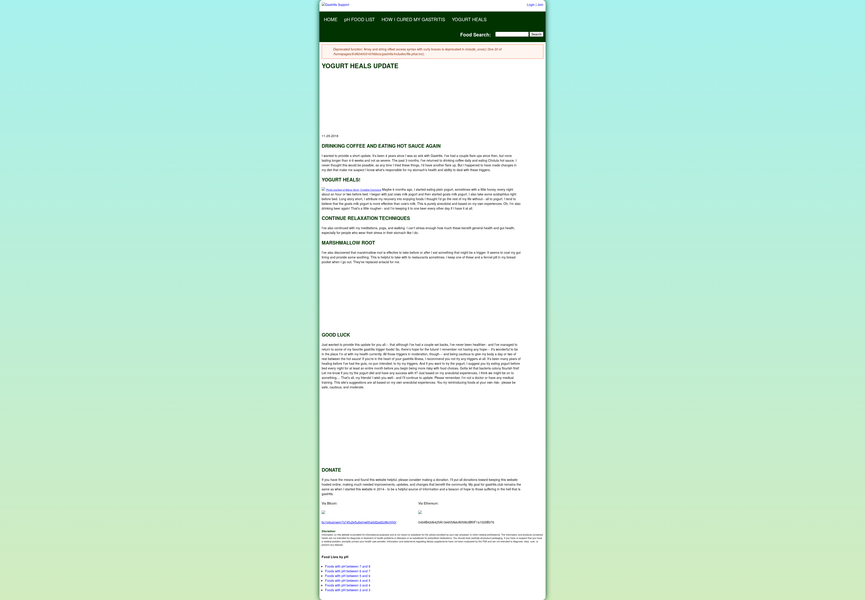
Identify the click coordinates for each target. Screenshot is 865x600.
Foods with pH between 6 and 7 (347, 571)
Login (531, 4)
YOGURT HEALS (469, 19)
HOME (330, 19)
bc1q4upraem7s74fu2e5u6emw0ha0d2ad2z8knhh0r (359, 522)
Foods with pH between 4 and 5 (347, 580)
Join (540, 4)
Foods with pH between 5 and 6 (347, 575)
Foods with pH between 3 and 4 (347, 585)
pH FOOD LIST (359, 19)
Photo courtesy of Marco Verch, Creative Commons (353, 189)
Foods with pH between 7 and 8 (347, 566)
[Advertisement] (421, 102)
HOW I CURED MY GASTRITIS (413, 19)
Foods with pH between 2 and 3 (347, 590)
